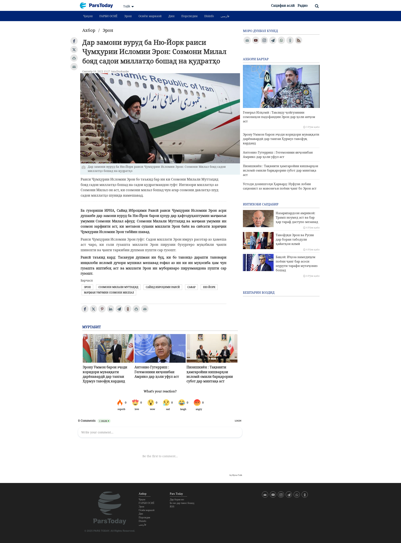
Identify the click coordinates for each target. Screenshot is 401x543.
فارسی (225, 16)
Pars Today (98, 5)
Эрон (128, 16)
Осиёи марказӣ (150, 16)
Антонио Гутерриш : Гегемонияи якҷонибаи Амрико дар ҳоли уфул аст (157, 372)
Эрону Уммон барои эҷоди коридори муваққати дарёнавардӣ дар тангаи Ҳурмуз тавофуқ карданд (105, 374)
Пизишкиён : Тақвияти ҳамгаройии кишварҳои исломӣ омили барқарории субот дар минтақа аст (210, 374)
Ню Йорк (209, 287)
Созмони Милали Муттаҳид (118, 287)
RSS (172, 506)
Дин (171, 16)
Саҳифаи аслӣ (283, 5)
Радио (303, 5)
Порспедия (189, 16)
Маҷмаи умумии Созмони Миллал (109, 292)
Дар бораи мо (177, 499)
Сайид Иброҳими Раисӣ (163, 287)
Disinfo (209, 16)
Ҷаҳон (88, 16)
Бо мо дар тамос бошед (182, 503)
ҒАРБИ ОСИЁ (108, 16)
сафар (191, 287)
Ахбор (88, 30)
